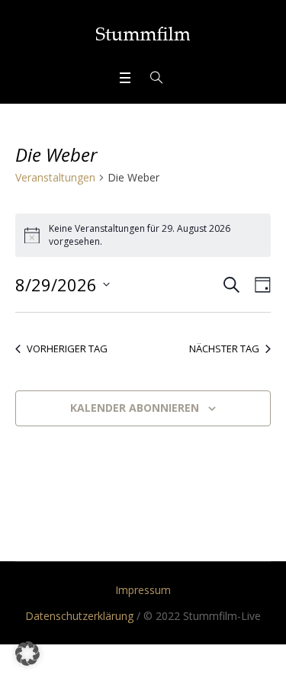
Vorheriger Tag (67, 348)
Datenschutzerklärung (79, 616)
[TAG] (260, 285)
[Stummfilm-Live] (143, 33)
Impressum (143, 590)
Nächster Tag (224, 348)
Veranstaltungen (55, 177)
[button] (27, 653)
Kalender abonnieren (134, 407)
